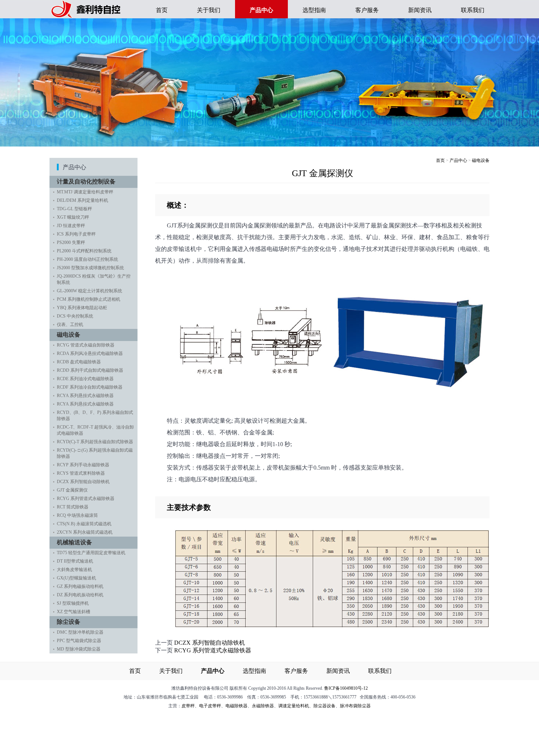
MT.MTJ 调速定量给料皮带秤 (85, 191)
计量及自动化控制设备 (86, 181)
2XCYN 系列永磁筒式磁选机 (85, 532)
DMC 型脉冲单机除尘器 (80, 632)
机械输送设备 (74, 542)
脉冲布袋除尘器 (355, 705)
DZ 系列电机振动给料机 (80, 594)
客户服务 (367, 10)
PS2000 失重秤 (71, 242)
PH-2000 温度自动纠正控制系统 (87, 259)
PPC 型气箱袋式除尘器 (79, 640)
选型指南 (314, 10)
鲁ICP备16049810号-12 (346, 688)
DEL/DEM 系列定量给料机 (82, 200)
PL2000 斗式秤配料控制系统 (84, 250)
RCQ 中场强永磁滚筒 (77, 515)
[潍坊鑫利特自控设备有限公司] (86, 16)
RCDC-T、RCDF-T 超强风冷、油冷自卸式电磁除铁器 (95, 430)
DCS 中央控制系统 (75, 316)
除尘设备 (68, 622)
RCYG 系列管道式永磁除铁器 (85, 498)
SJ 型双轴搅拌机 (73, 603)
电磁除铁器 (236, 705)
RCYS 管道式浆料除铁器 (81, 473)
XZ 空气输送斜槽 (73, 611)
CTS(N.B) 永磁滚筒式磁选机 (84, 523)
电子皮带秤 (210, 705)
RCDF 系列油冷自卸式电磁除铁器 (89, 387)
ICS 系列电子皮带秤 (76, 234)
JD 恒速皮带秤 (71, 225)
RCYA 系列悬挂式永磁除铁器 (85, 395)
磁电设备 (68, 334)
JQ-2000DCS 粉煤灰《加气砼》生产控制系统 (94, 279)
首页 (162, 10)
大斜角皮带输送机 (74, 569)
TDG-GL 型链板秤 (74, 208)
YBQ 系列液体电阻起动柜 (82, 307)
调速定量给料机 (293, 705)
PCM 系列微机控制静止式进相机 (88, 299)
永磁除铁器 (263, 705)
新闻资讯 (420, 10)
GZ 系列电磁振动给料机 (80, 586)
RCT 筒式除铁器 (72, 506)
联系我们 (472, 10)
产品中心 (458, 160)
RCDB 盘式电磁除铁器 (79, 361)
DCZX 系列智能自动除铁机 (83, 481)
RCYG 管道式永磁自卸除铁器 (85, 345)
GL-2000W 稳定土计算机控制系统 (89, 290)
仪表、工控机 (70, 324)
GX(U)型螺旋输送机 (76, 578)
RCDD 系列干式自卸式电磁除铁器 (90, 370)
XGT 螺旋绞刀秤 (73, 217)
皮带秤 (188, 705)
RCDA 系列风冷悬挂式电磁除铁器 (90, 353)
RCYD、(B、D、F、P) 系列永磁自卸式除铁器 (95, 415)
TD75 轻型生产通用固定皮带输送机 (91, 552)
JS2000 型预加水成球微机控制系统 (90, 267)
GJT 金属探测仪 (72, 490)
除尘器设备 (325, 705)
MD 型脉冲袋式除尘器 (78, 649)
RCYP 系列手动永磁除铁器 (83, 464)
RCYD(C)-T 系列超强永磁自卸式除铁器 (95, 441)
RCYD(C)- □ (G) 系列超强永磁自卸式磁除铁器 (95, 453)
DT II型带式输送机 (75, 561)
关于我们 (208, 10)
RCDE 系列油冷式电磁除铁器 (85, 378)
